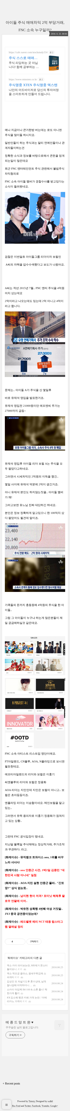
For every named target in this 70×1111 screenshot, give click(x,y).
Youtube (45, 1106)
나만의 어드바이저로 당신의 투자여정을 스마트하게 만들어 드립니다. (34, 92)
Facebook (36, 1106)
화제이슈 (13, 958)
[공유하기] (16, 941)
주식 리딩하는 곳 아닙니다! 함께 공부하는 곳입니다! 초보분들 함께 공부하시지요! (24, 65)
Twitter (28, 1106)
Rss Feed (16, 1106)
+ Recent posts (11, 1083)
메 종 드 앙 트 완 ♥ (19, 1022)
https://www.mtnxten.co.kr (23, 79)
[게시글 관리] (21, 941)
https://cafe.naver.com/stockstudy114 (28, 52)
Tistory (32, 1101)
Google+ (54, 1106)
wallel (50, 1101)
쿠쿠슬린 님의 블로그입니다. (22, 1027)
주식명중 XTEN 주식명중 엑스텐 (33, 85)
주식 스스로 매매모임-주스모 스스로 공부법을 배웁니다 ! (24, 58)
